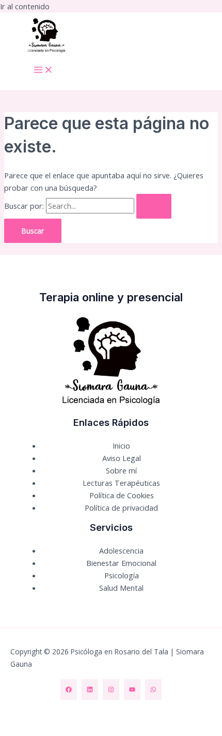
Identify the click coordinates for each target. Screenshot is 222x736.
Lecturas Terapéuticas (121, 483)
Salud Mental (121, 587)
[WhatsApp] (153, 689)
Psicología (121, 575)
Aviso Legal (121, 458)
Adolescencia (121, 550)
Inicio (121, 445)
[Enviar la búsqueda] (153, 206)
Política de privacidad (121, 507)
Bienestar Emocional (121, 563)
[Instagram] (111, 689)
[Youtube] (132, 689)
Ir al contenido (25, 6)
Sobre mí (121, 470)
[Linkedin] (90, 689)
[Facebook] (68, 689)
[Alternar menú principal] (43, 70)
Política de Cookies (121, 495)
